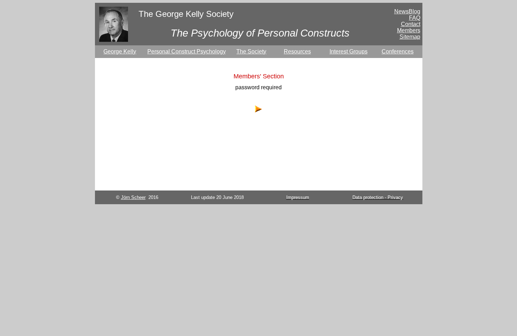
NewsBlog (407, 11)
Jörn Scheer (133, 197)
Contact (410, 24)
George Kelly (119, 51)
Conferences (398, 51)
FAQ (414, 18)
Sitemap (410, 37)
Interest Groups (349, 51)
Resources (297, 51)
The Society (251, 51)
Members (408, 30)
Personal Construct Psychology (186, 51)
